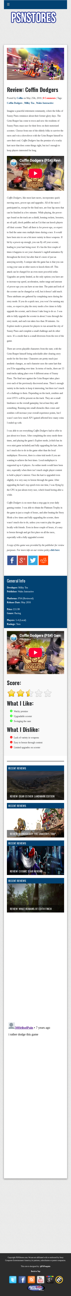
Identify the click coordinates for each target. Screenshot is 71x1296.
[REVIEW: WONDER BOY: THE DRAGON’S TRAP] (35, 839)
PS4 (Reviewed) (26, 598)
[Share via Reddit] (43, 567)
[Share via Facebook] (12, 567)
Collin (20, 98)
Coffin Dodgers (14, 103)
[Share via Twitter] (33, 567)
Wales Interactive (44, 103)
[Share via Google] (22, 567)
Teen (18, 624)
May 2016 (26, 602)
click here (55, 550)
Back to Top (35, 1271)
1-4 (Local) (21, 620)
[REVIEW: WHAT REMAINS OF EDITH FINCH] (35, 914)
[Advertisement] (35, 36)
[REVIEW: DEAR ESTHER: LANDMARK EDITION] (35, 802)
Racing (17, 613)
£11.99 (16, 609)
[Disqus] (35, 961)
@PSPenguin (45, 1266)
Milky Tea (29, 103)
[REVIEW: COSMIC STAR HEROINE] (35, 877)
